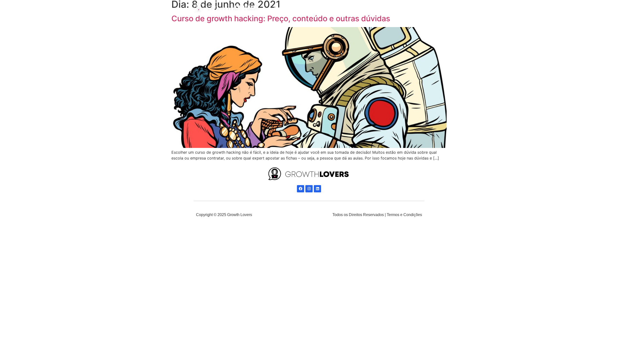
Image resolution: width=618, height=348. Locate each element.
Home (279, 8)
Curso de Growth (341, 8)
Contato (372, 8)
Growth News (305, 8)
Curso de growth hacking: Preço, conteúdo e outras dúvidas (280, 18)
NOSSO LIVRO (401, 8)
